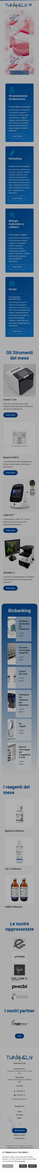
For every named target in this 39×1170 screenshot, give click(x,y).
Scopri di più (7, 1166)
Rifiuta (23, 1166)
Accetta (32, 1166)
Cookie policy (21, 1161)
